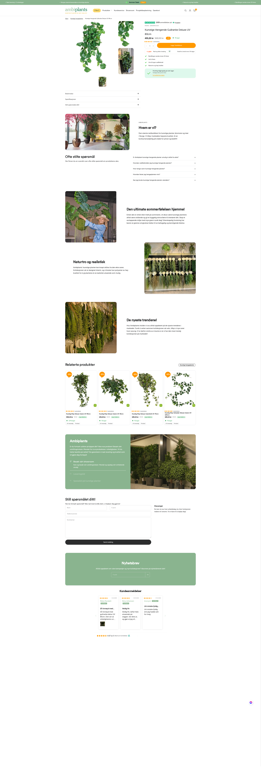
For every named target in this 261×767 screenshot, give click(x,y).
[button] (148, 41)
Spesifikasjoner (70, 99)
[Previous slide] (95, 615)
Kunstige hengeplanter (76, 18)
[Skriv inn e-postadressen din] (147, 574)
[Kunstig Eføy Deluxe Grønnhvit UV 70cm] (147, 389)
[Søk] (185, 10)
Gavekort (156, 10)
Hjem (66, 18)
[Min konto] (190, 10)
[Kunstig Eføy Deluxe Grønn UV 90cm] (81, 389)
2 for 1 (97, 10)
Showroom (130, 10)
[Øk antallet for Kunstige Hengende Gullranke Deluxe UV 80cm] (153, 46)
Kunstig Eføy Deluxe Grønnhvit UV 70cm (145, 414)
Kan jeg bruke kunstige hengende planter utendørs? (151, 180)
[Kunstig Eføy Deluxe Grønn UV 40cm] (114, 389)
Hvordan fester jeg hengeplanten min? (146, 174)
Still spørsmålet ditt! (72, 105)
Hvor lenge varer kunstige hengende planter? (149, 169)
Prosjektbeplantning (143, 10)
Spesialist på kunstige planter (87, 481)
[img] (104, 598)
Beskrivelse (69, 94)
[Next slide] (165, 615)
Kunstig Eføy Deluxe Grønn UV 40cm (111, 414)
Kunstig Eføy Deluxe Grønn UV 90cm (78, 414)
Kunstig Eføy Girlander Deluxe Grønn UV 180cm (178, 414)
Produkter (106, 10)
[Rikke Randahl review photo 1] (102, 623)
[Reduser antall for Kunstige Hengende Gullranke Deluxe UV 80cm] (146, 46)
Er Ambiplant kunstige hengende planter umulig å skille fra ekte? (156, 157)
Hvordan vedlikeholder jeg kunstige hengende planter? (152, 163)
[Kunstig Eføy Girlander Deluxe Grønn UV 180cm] (180, 389)
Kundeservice (119, 10)
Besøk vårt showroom (83, 462)
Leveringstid (79, 474)
